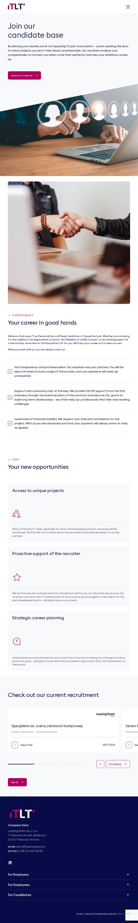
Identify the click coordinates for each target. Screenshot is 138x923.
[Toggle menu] (128, 7)
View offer (26, 745)
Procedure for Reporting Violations (101, 913)
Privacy (80, 913)
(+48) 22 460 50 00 (30, 851)
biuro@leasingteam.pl (30, 846)
